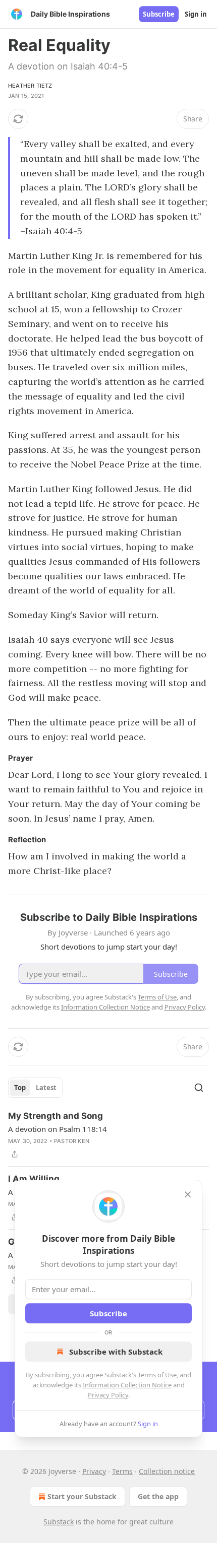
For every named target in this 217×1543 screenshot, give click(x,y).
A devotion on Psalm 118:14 (57, 1129)
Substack (58, 1521)
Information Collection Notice (127, 1384)
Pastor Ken (71, 1141)
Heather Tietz (30, 85)
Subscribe (159, 14)
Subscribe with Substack (115, 1352)
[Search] (199, 1088)
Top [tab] (20, 1087)
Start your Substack (82, 1496)
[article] (108, 1135)
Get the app (158, 1496)
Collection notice (167, 1471)
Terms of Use (157, 1374)
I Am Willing (34, 1179)
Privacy (94, 1471)
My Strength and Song (55, 1116)
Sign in (196, 14)
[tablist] (35, 1088)
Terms (122, 1471)
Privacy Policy (108, 1394)
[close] (188, 1194)
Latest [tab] (46, 1087)
